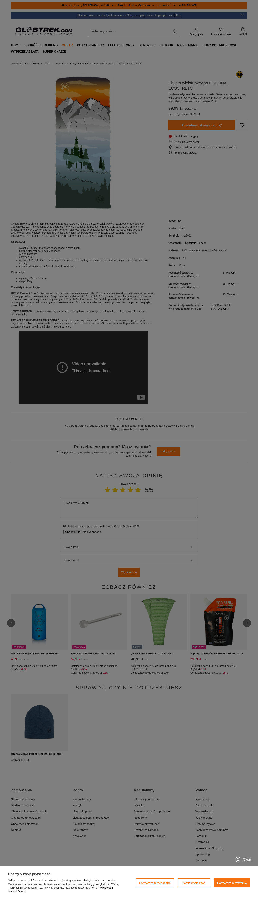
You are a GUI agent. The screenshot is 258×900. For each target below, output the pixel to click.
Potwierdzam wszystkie (232, 882)
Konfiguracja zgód (193, 882)
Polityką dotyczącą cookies (100, 880)
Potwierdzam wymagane (155, 882)
